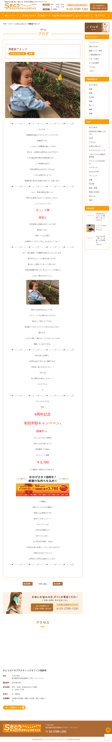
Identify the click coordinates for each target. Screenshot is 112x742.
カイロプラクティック (97, 150)
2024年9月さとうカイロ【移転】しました (101, 216)
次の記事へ (58, 584)
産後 (90, 101)
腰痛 (90, 109)
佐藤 (90, 180)
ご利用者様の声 (95, 55)
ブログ (91, 71)
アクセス (92, 67)
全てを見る (93, 85)
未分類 (91, 97)
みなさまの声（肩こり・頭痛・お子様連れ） (100, 239)
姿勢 (90, 93)
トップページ (94, 42)
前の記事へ (28, 584)
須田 (90, 200)
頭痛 (90, 113)
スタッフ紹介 (94, 59)
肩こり (91, 105)
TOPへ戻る (42, 584)
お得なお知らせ (95, 146)
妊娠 (90, 89)
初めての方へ (94, 46)
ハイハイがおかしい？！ (101, 226)
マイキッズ (93, 167)
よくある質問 (94, 63)
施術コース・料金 (95, 51)
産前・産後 (93, 188)
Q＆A (91, 138)
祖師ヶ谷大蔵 (94, 192)
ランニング (93, 176)
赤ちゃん (92, 196)
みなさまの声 (94, 171)
